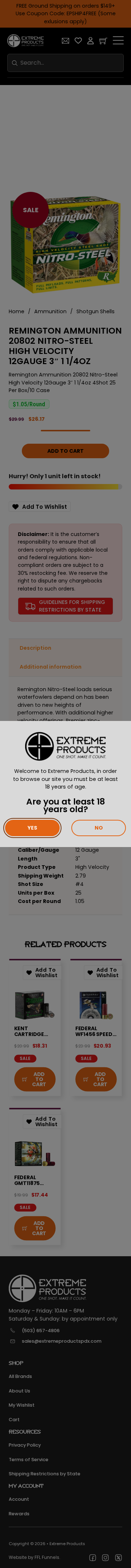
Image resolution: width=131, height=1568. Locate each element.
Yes (32, 827)
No (99, 827)
